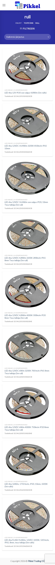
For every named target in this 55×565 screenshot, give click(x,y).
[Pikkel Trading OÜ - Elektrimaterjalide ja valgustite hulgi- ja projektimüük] (27, 5)
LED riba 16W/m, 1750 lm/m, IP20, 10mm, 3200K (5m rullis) (26, 485)
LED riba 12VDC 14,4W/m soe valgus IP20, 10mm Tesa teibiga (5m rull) (26, 203)
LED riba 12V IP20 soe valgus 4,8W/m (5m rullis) (25, 93)
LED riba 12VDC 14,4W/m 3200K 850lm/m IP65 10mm (26, 147)
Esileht (19, 23)
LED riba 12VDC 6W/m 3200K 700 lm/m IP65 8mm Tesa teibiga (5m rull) (27, 372)
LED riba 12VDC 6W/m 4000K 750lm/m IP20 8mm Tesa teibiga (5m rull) (27, 428)
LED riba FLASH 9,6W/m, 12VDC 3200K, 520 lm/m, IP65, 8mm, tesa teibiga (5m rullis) (27, 541)
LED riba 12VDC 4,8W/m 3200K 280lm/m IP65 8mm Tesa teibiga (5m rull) (25, 259)
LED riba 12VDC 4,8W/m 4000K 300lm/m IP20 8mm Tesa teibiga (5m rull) (25, 316)
